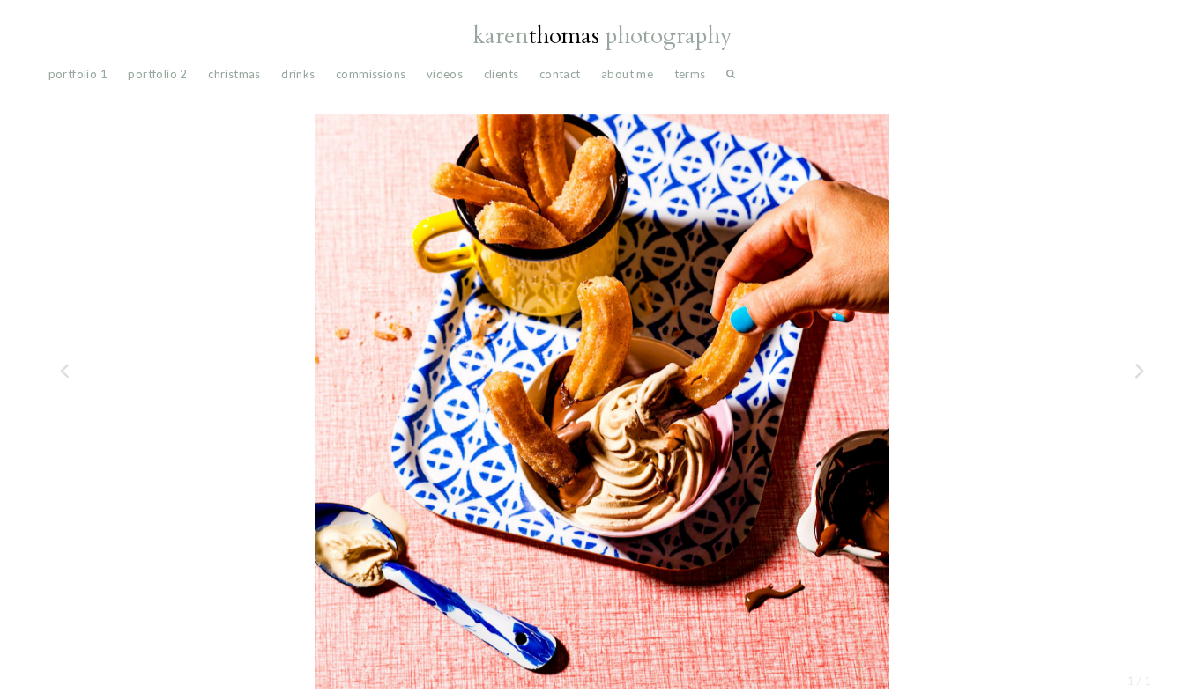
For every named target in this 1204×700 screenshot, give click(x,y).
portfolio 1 (78, 74)
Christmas (234, 74)
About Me (627, 74)
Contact (560, 74)
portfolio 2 (157, 74)
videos (445, 74)
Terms (690, 74)
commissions (370, 74)
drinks (298, 74)
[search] (730, 78)
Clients (501, 74)
